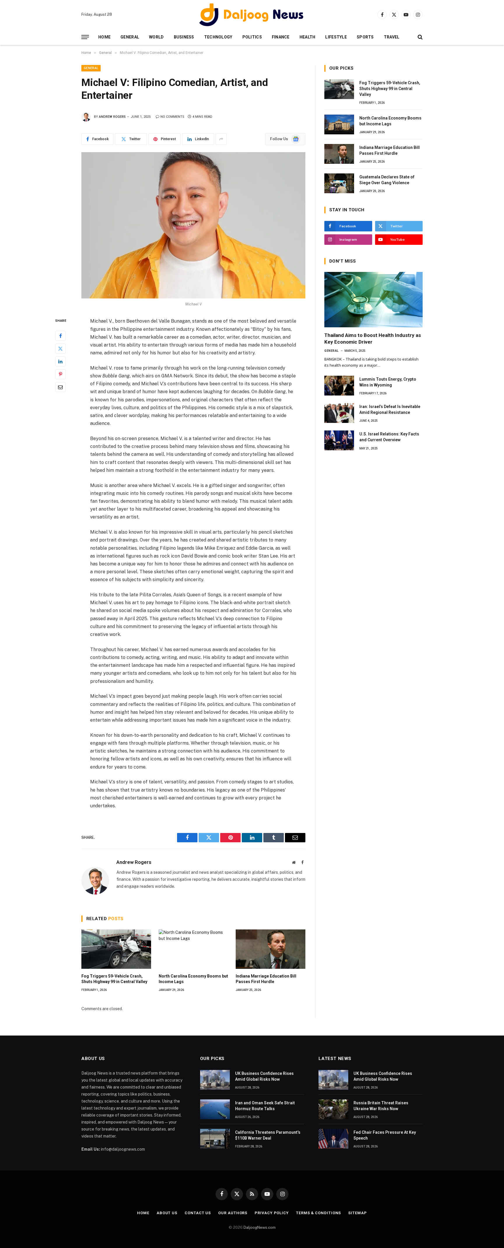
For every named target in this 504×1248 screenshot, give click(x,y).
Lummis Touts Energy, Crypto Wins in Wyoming (387, 382)
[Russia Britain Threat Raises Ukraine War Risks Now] (333, 1109)
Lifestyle (336, 37)
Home (104, 37)
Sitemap (357, 1213)
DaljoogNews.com (260, 1227)
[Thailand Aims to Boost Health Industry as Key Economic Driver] (373, 299)
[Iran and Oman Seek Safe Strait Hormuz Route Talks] (215, 1109)
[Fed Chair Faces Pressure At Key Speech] (333, 1139)
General (129, 37)
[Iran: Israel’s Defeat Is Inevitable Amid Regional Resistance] (339, 413)
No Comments (172, 117)
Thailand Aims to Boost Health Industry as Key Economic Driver (372, 338)
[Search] (419, 37)
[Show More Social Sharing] (221, 139)
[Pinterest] (60, 374)
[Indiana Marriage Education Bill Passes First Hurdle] (270, 948)
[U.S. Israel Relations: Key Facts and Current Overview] (339, 440)
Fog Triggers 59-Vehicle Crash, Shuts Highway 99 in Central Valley (114, 979)
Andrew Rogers (112, 117)
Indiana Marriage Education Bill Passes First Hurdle (266, 979)
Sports (365, 37)
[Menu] (85, 37)
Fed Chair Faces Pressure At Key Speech (385, 1135)
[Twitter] (60, 349)
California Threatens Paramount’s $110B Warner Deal (267, 1135)
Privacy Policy (272, 1213)
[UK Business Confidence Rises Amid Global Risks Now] (215, 1080)
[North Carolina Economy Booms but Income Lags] (193, 948)
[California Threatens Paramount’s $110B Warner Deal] (215, 1139)
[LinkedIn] (60, 361)
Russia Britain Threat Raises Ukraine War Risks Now (381, 1106)
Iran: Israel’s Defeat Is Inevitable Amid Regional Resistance (389, 409)
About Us (167, 1213)
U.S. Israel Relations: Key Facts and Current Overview (389, 437)
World (156, 37)
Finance (281, 37)
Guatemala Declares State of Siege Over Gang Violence (386, 180)
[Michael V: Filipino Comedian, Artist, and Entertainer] (193, 225)
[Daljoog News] (252, 14)
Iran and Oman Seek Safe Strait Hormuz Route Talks (265, 1106)
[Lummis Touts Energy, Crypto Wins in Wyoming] (339, 386)
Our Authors (232, 1213)
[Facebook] (60, 336)
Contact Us (198, 1213)
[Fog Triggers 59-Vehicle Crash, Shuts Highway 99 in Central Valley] (116, 948)
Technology (218, 37)
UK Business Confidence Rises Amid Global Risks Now (264, 1076)
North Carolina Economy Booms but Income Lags (193, 979)
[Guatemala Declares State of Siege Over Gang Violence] (339, 183)
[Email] (60, 387)
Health (308, 37)
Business (184, 37)
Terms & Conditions (318, 1213)
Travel (392, 37)
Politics (252, 37)
